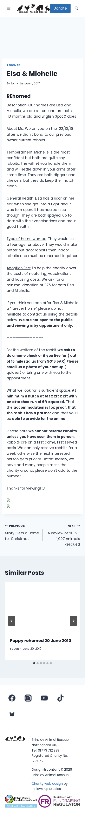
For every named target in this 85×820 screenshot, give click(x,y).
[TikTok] (60, 698)
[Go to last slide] (11, 621)
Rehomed (13, 65)
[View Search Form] (76, 8)
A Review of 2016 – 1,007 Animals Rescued (64, 535)
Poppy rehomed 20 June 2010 (40, 640)
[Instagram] (28, 698)
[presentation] (42, 607)
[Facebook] (12, 698)
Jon (13, 83)
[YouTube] (44, 698)
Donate (60, 8)
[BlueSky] (12, 714)
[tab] (34, 663)
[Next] (73, 621)
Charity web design (47, 783)
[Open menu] (9, 8)
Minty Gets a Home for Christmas (22, 532)
